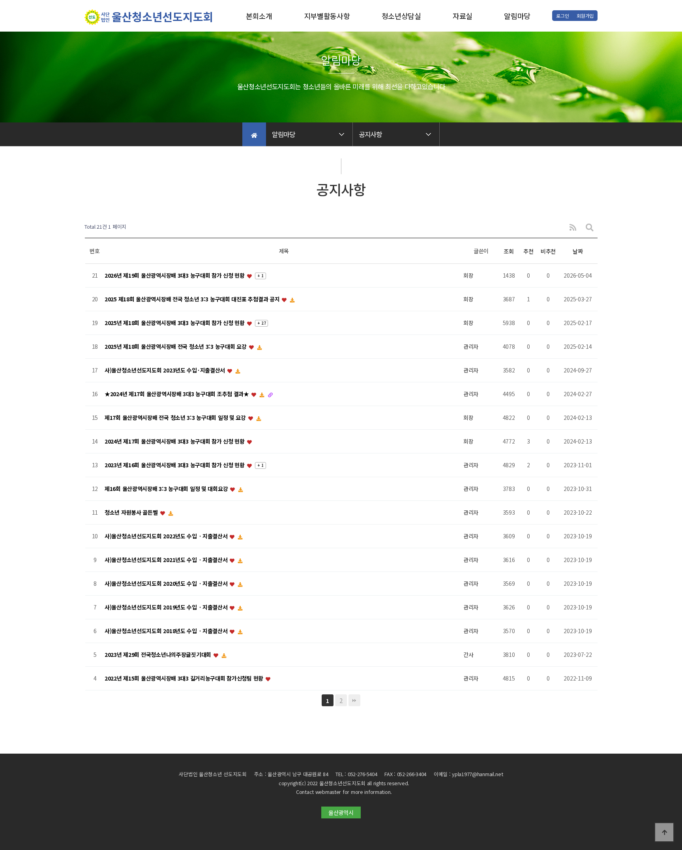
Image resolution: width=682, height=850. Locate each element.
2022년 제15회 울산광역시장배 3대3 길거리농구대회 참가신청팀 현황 (185, 679)
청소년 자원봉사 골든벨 (132, 513)
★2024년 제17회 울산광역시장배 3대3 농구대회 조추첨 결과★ (178, 394)
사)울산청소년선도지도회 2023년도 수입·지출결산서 (166, 370)
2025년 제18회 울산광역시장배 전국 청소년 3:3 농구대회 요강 (176, 347)
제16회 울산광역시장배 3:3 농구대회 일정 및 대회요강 (167, 489)
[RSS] (573, 227)
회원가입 (585, 15)
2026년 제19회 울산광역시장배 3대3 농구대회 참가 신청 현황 (175, 276)
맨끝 (354, 700)
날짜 (578, 251)
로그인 (562, 15)
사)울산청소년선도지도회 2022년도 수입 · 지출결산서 (167, 536)
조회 (508, 251)
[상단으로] (664, 832)
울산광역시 (341, 812)
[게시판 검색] (590, 227)
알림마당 (517, 16)
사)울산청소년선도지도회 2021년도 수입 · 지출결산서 (167, 560)
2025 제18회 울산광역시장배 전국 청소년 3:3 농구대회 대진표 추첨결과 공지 (193, 299)
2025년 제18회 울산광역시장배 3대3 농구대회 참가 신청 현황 (175, 323)
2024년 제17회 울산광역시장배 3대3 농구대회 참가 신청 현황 (175, 442)
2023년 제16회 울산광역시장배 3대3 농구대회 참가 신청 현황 (175, 465)
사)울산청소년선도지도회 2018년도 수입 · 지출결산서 (167, 631)
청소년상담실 (401, 16)
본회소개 (259, 16)
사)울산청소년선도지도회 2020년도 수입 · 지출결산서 (167, 584)
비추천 (548, 251)
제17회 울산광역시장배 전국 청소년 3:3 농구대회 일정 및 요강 (176, 418)
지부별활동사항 (327, 16)
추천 (528, 251)
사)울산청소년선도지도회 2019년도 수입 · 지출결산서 (167, 607)
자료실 (462, 16)
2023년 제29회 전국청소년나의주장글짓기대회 (159, 655)
